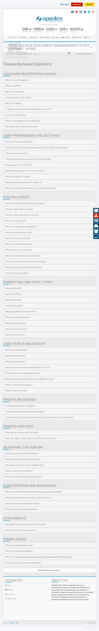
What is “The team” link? (16, 391)
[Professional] (96, 220)
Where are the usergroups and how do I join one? (27, 367)
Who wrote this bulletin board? (19, 545)
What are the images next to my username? (25, 171)
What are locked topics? (16, 329)
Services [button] (35, 37)
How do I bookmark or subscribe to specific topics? (28, 498)
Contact (89, 4)
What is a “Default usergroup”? (19, 385)
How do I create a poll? (15, 221)
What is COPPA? (13, 86)
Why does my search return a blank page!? (24, 465)
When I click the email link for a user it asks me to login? (30, 188)
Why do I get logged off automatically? (22, 121)
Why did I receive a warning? (18, 250)
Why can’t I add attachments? (18, 244)
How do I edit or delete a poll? (18, 232)
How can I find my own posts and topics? (23, 477)
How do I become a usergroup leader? (22, 373)
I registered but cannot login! (18, 97)
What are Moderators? (15, 356)
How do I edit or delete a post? (19, 209)
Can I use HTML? (13, 294)
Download (77, 4)
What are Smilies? (13, 300)
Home (25, 29)
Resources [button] (78, 37)
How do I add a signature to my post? (22, 215)
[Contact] (96, 210)
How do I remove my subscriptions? (21, 509)
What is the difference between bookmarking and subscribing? (33, 492)
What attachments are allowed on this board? (25, 524)
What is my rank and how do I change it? (23, 182)
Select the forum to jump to (49, 570)
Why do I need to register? (17, 80)
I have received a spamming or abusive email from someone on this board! (39, 417)
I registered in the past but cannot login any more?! (28, 109)
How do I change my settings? (19, 142)
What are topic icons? (15, 335)
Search (50, 29)
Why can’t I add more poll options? (21, 227)
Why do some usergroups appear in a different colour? (30, 379)
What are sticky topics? (15, 323)
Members (10, 590)
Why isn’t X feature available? (18, 551)
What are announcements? (17, 317)
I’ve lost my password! (15, 115)
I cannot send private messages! (20, 406)
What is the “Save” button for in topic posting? (26, 261)
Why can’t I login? (13, 103)
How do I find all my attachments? (20, 530)
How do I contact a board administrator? (23, 563)
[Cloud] (96, 226)
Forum (38, 29)
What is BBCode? (13, 288)
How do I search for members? (19, 471)
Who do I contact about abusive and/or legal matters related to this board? (38, 557)
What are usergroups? (15, 361)
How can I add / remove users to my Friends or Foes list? (31, 438)
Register (75, 29)
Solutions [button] (24, 37)
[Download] (96, 215)
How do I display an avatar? (18, 177)
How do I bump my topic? (16, 273)
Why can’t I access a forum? (18, 238)
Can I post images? (14, 306)
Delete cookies (11, 599)
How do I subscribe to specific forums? (22, 503)
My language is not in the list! (18, 165)
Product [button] (13, 37)
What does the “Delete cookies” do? (21, 127)
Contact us (11, 594)
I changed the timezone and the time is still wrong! (28, 159)
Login (62, 29)
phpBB (12, 623)
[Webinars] (96, 236)
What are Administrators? (16, 350)
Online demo (64, 4)
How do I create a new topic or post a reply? (25, 203)
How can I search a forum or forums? (22, 453)
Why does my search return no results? (23, 459)
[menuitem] (45, 37)
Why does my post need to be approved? (24, 267)
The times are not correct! (16, 153)
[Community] (96, 231)
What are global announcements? (20, 311)
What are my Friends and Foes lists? (22, 432)
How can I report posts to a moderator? (22, 256)
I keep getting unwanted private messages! (24, 411)
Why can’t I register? (14, 92)
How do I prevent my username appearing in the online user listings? (36, 147)
